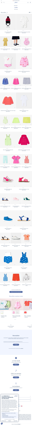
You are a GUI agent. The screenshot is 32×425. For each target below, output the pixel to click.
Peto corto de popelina (24, 267)
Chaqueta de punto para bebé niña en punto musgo (8, 110)
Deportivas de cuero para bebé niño (27, 206)
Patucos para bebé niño (8, 228)
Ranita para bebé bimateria (8, 267)
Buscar (16, 390)
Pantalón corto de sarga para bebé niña (27, 127)
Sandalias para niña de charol (5, 245)
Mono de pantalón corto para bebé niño (27, 245)
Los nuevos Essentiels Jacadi (16, 0)
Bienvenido (15, 5)
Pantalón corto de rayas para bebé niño (27, 88)
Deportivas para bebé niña (8, 189)
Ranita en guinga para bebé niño (5, 127)
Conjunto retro (4, 315)
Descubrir (16, 377)
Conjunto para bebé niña (8, 71)
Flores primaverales (16, 315)
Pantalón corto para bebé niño (16, 284)
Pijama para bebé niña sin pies (24, 110)
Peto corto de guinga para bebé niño (27, 166)
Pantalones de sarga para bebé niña (5, 166)
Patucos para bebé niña (16, 206)
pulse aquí (22, 348)
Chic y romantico (27, 315)
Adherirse (16, 364)
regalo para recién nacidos (26, 416)
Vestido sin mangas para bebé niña (5, 88)
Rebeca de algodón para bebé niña (16, 127)
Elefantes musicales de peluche (26, 284)
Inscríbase (16, 344)
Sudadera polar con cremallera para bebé (24, 149)
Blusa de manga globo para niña (16, 166)
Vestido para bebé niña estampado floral (24, 71)
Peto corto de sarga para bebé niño (8, 149)
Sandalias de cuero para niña (24, 228)
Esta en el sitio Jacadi (16, 424)
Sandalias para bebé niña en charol (24, 189)
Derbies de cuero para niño (16, 245)
